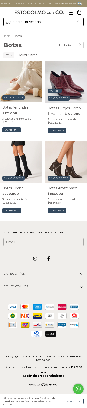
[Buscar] (79, 22)
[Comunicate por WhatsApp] (78, 389)
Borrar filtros (27, 55)
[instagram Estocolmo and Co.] (36, 258)
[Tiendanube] (43, 385)
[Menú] (7, 13)
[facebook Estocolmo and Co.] (48, 258)
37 (7, 55)
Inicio (6, 35)
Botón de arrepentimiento (43, 375)
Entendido (73, 401)
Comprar (12, 129)
